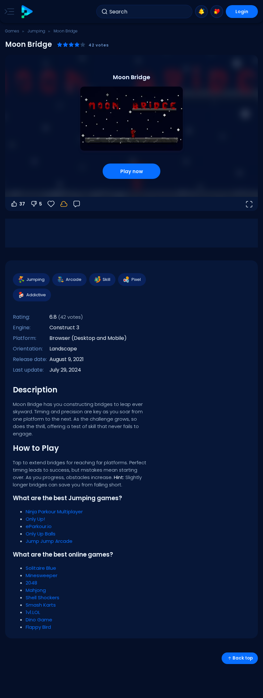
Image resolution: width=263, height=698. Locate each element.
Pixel (136, 279)
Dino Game (39, 619)
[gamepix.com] (26, 11)
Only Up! (35, 519)
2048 (31, 582)
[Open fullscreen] (249, 204)
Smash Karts (41, 604)
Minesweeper (41, 575)
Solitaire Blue (41, 568)
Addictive (36, 295)
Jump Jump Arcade (49, 541)
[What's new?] (201, 11)
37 (22, 204)
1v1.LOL (33, 612)
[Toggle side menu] (8, 11)
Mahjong (36, 590)
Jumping (36, 31)
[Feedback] (77, 204)
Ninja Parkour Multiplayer (54, 511)
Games (12, 31)
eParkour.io (39, 526)
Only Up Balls (40, 533)
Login (241, 11)
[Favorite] (216, 11)
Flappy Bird (38, 627)
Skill (106, 279)
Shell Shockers (42, 597)
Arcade (73, 279)
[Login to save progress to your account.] (64, 204)
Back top (243, 658)
